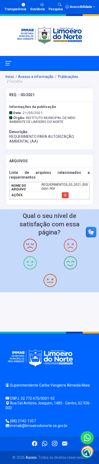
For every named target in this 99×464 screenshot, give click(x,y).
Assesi (31, 457)
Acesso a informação (36, 77)
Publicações (67, 77)
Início (10, 77)
